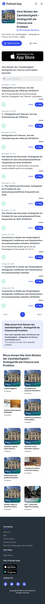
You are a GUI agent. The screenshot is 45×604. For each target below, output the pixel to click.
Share (35, 43)
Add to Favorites (13, 43)
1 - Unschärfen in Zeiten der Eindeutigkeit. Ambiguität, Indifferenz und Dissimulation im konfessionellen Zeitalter (22, 270)
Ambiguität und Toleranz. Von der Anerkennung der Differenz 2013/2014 (20, 89)
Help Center (8, 555)
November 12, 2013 (8, 183)
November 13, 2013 (8, 154)
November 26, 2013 (9, 111)
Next (39, 314)
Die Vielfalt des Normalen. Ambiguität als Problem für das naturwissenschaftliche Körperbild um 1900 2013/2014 (22, 160)
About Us (7, 532)
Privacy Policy (8, 539)
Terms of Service (9, 542)
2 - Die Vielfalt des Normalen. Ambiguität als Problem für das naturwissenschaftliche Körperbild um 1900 (22, 190)
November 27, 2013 (9, 85)
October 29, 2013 (8, 264)
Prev (6, 314)
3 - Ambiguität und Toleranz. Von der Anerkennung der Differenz (19, 115)
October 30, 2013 (8, 234)
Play (40, 104)
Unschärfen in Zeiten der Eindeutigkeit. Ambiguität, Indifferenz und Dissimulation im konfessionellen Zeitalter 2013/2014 (22, 240)
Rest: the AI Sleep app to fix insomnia (18, 545)
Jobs (5, 535)
